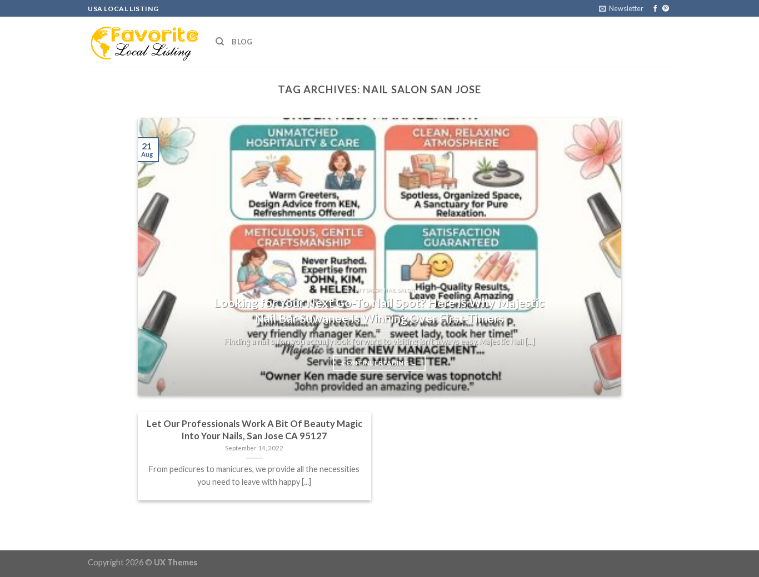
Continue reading (379, 363)
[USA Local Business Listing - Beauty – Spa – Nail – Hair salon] (143, 41)
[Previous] (162, 256)
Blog (242, 41)
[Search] (220, 41)
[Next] (597, 256)
